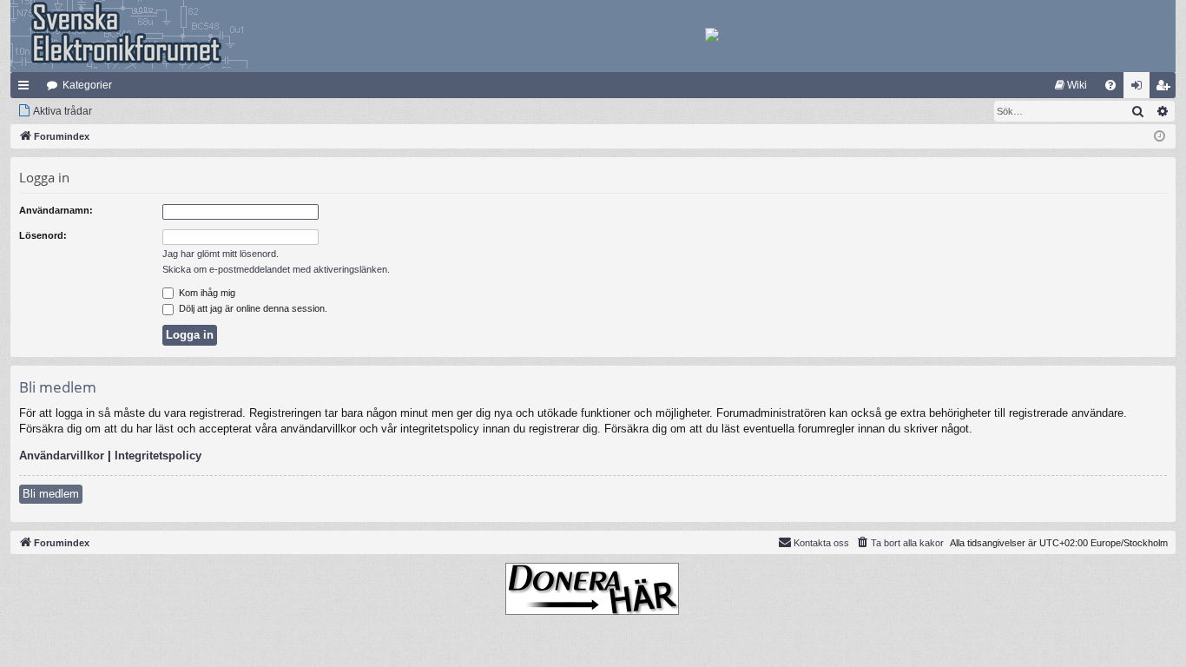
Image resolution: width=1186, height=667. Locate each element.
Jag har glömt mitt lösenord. (220, 253)
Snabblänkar (26, 88)
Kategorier (87, 85)
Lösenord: (43, 235)
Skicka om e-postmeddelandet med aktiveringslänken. (276, 269)
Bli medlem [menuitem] (1166, 88)
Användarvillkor (61, 455)
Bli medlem (51, 493)
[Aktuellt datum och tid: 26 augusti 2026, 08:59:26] (1159, 137)
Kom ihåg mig (205, 292)
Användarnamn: (56, 210)
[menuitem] (1070, 85)
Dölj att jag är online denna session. (251, 308)
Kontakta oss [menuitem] (821, 543)
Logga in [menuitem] (1140, 88)
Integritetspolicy (158, 455)
